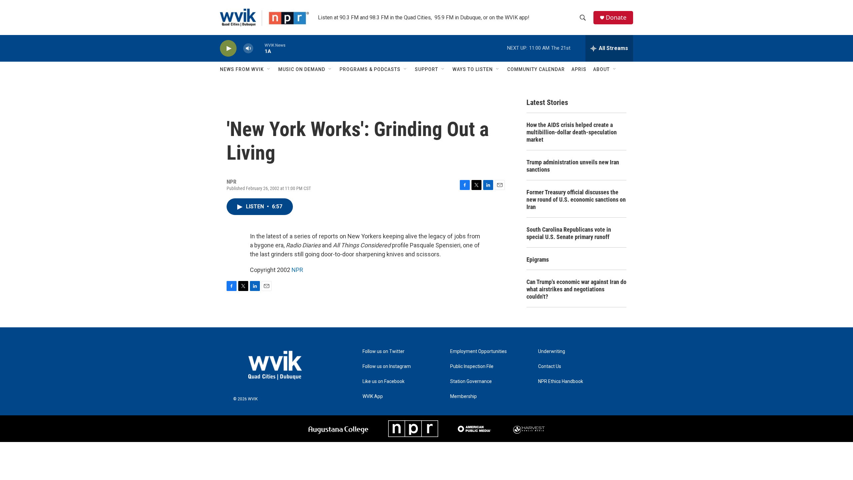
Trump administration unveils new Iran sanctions (572, 166)
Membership (463, 396)
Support (426, 69)
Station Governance (471, 381)
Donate (616, 17)
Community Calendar (536, 69)
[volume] (248, 48)
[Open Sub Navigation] (269, 69)
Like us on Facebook (384, 381)
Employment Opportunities (478, 351)
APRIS (578, 69)
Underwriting (551, 351)
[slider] (259, 48)
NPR (297, 269)
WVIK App (373, 396)
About (601, 69)
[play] (228, 48)
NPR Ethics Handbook (560, 381)
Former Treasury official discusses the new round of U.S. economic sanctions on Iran (576, 199)
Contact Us (549, 366)
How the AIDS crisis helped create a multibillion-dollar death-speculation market (571, 132)
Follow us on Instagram (387, 366)
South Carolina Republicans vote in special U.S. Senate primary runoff (568, 233)
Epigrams (537, 259)
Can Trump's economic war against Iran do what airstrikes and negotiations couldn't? (576, 289)
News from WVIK (242, 69)
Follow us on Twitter (384, 351)
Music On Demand (301, 69)
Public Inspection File (471, 366)
